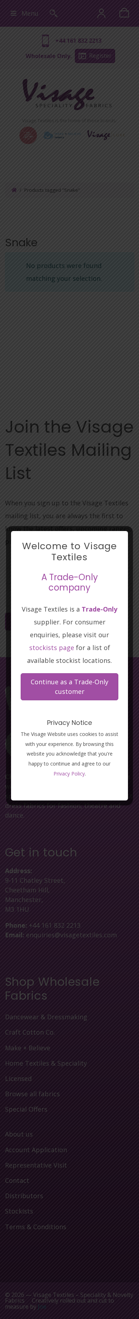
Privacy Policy (69, 773)
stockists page (51, 647)
